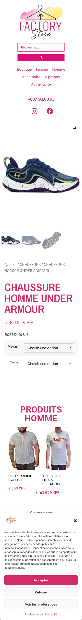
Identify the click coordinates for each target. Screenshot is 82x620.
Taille (14, 362)
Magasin (14, 346)
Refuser (41, 592)
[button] (75, 521)
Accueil (10, 264)
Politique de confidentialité (41, 614)
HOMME (41, 418)
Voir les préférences (41, 604)
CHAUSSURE (30, 264)
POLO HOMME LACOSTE (20, 477)
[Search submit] (41, 57)
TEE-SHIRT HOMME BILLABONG (52, 479)
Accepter (41, 580)
